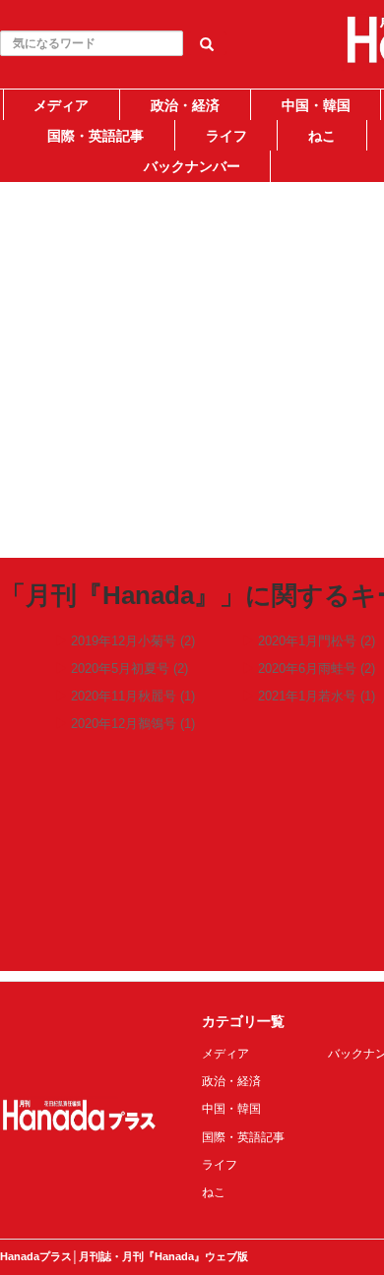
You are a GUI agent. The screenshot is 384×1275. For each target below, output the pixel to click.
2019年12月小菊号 (123, 641)
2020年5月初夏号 (120, 668)
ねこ (322, 136)
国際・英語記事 (95, 136)
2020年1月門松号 (307, 641)
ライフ (226, 136)
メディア (61, 105)
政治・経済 (185, 105)
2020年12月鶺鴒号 (123, 723)
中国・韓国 (316, 105)
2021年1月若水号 (307, 696)
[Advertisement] (192, 356)
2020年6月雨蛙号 (307, 668)
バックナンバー (192, 166)
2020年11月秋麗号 (123, 696)
